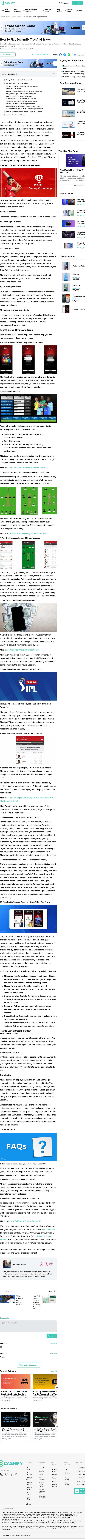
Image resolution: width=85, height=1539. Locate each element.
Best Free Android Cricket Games (24, 650)
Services (27, 1463)
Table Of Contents (9, 74)
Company (41, 1463)
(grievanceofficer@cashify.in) (11, 1519)
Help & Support (67, 1463)
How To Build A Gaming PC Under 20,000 (28, 533)
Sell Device (53, 1463)
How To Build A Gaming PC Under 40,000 (28, 468)
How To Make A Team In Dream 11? (25, 1221)
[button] (77, 3)
